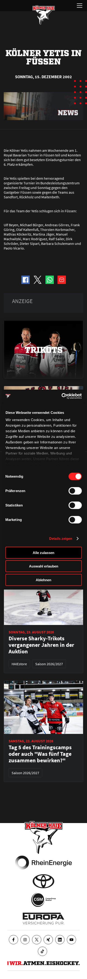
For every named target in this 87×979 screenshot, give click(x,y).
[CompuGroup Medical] (43, 900)
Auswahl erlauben (43, 566)
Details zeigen (60, 538)
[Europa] (43, 918)
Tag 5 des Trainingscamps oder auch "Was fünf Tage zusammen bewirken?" (40, 754)
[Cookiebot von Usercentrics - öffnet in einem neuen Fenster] (62, 396)
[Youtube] (71, 939)
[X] (36, 939)
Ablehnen (43, 580)
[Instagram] (25, 939)
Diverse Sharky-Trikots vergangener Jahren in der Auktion (41, 645)
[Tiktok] (42, 951)
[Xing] (48, 939)
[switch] (75, 490)
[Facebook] (13, 939)
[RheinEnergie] (43, 863)
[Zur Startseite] (43, 15)
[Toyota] (43, 881)
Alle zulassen (43, 552)
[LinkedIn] (59, 939)
